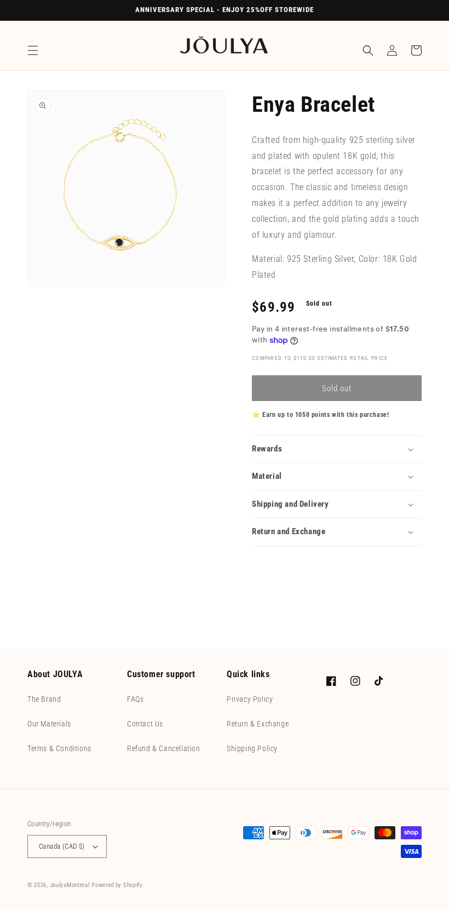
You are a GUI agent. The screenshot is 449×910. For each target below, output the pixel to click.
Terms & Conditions (59, 748)
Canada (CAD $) (62, 846)
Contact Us (145, 723)
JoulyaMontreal (70, 885)
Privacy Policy (250, 699)
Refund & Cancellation (163, 748)
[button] (33, 50)
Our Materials (49, 723)
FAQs (135, 699)
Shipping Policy (252, 748)
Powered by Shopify (117, 885)
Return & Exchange (258, 723)
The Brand (44, 699)
